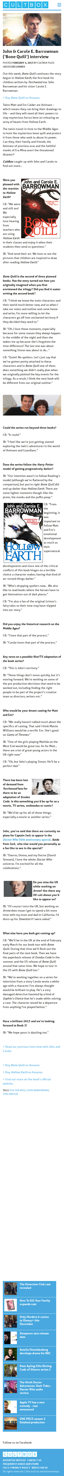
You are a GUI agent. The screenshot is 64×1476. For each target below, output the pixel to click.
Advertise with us (14, 1460)
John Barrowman (38, 1090)
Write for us (40, 1467)
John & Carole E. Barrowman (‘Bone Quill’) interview (29, 1289)
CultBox (42, 62)
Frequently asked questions (21, 1464)
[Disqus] (32, 1146)
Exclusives (18, 66)
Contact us (34, 1460)
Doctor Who (18, 1090)
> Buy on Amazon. (21, 97)
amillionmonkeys (49, 1471)
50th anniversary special (27, 839)
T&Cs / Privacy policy (16, 1467)
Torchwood (10, 1094)
